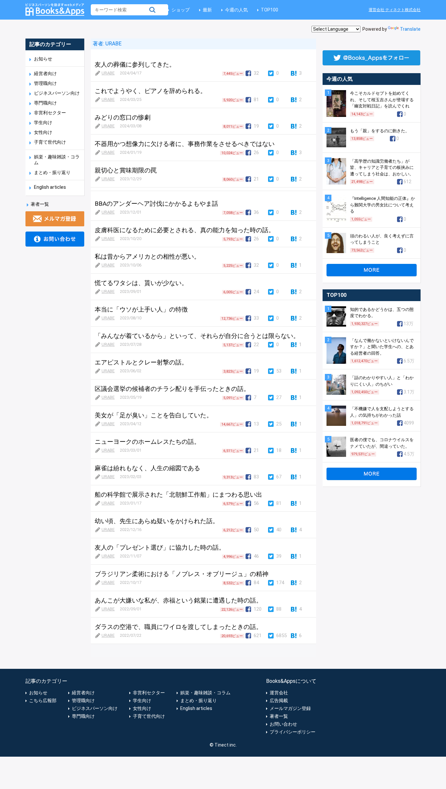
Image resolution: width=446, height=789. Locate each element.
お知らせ (43, 58)
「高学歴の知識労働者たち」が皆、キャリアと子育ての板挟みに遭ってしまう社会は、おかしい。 (382, 167)
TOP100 (269, 9)
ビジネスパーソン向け (57, 93)
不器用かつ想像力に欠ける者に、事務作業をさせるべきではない (185, 144)
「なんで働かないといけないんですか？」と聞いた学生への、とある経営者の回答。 (382, 347)
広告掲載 (279, 700)
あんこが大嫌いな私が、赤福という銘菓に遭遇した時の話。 (178, 600)
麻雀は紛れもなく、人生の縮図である (147, 468)
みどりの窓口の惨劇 (123, 117)
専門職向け (45, 102)
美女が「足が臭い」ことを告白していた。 (154, 415)
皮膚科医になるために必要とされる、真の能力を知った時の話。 (185, 230)
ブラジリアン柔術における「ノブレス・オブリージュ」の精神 (181, 574)
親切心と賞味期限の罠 (126, 170)
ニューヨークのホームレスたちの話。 (147, 441)
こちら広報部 (42, 700)
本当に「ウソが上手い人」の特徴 (141, 309)
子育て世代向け (50, 142)
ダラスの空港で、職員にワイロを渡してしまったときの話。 (178, 627)
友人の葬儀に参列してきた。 (135, 64)
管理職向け (45, 83)
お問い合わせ (283, 724)
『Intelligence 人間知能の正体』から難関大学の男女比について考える (382, 205)
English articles (50, 187)
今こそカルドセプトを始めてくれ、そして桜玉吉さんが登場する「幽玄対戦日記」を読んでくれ (382, 99)
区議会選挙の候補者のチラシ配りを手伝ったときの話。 (172, 389)
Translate (410, 29)
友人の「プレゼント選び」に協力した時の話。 (160, 547)
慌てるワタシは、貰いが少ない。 (141, 283)
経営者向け (45, 73)
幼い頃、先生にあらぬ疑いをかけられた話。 (157, 521)
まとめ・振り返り (52, 172)
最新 (207, 9)
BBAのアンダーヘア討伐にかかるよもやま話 (156, 203)
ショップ (180, 9)
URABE (112, 43)
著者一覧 (40, 204)
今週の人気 (236, 9)
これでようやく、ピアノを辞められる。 (150, 91)
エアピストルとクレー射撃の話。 (141, 362)
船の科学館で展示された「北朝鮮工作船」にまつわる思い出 (178, 494)
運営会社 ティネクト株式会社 (395, 10)
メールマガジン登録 (290, 708)
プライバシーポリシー (292, 731)
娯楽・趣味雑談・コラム (205, 692)
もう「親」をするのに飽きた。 (379, 130)
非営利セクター (50, 112)
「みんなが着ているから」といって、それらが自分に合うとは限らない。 (197, 336)
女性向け (43, 132)
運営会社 (279, 692)
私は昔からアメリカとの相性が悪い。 (147, 256)
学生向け (43, 122)
